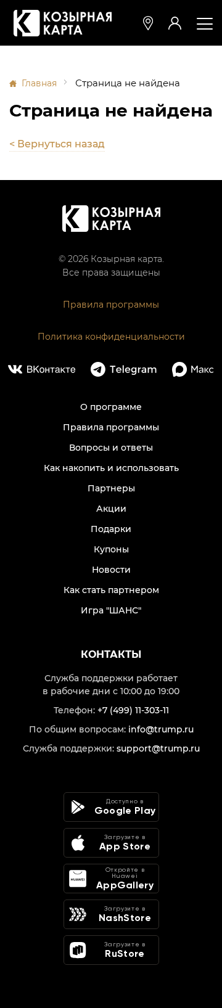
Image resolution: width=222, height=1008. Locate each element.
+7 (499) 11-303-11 (133, 710)
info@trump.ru (161, 729)
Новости (111, 569)
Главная (39, 83)
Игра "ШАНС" (111, 610)
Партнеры (111, 488)
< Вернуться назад (57, 144)
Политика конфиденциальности (111, 336)
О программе (111, 406)
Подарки (111, 529)
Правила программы (111, 304)
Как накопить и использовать (111, 467)
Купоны (111, 549)
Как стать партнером (111, 590)
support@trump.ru (158, 748)
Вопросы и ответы (111, 447)
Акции (111, 508)
